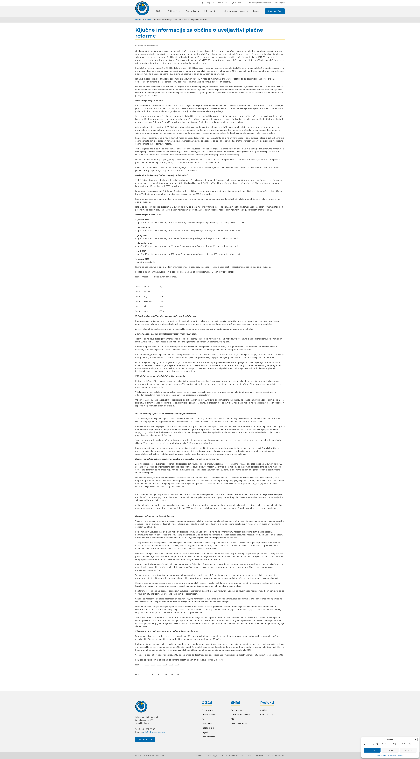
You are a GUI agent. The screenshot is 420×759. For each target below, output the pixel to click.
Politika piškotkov (381, 755)
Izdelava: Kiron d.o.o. (276, 755)
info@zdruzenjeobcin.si (154, 732)
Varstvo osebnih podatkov (395, 755)
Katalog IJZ (212, 755)
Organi (205, 732)
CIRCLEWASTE (266, 714)
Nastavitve (408, 750)
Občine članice (208, 714)
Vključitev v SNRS (239, 723)
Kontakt (256, 11)
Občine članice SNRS (240, 714)
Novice (148, 19)
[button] (416, 739)
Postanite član (275, 11)
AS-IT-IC (263, 710)
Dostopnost (198, 755)
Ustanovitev (207, 723)
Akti (203, 719)
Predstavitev (207, 710)
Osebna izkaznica (210, 736)
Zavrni (390, 750)
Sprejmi (372, 750)
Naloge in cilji (208, 728)
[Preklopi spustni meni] (162, 11)
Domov (138, 19)
